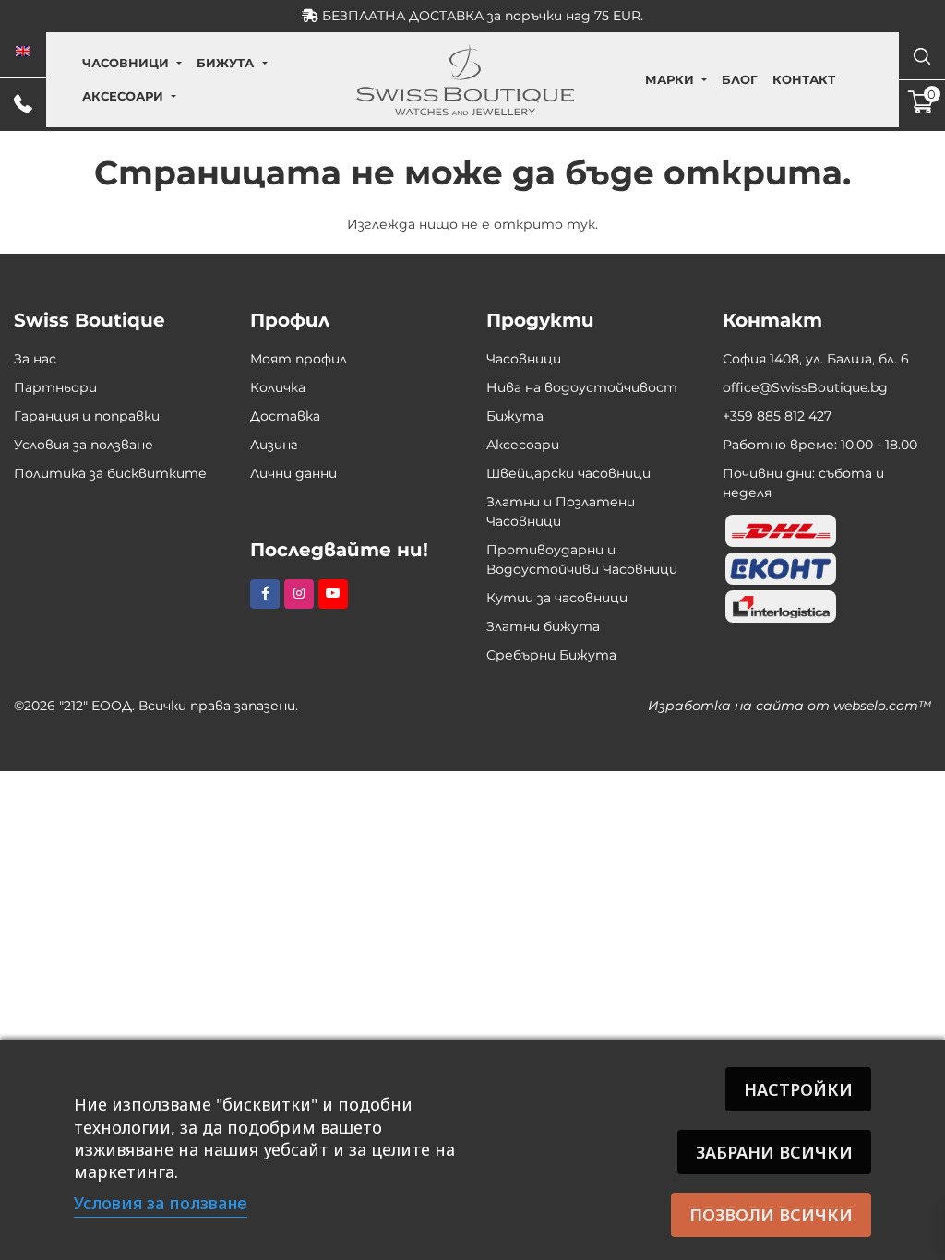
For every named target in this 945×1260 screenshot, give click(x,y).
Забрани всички (774, 1152)
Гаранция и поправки (87, 416)
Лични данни (293, 473)
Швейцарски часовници (568, 473)
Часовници (125, 62)
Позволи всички (771, 1215)
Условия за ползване (83, 444)
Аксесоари (122, 96)
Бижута (225, 62)
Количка (277, 387)
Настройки (798, 1089)
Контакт (803, 79)
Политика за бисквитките (110, 473)
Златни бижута (543, 626)
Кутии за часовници (557, 597)
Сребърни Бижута (551, 655)
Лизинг (274, 444)
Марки (669, 79)
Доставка (285, 416)
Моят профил (298, 359)
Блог (740, 79)
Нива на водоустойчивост (581, 387)
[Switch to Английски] (23, 52)
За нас (35, 359)
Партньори (55, 387)
